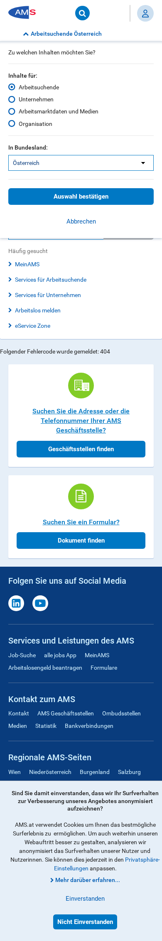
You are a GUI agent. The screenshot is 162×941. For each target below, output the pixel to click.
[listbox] (81, 162)
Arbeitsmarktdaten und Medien (58, 111)
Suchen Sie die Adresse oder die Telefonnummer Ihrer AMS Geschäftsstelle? (81, 420)
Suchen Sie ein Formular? (81, 522)
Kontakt (18, 713)
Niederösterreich (50, 772)
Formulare (104, 667)
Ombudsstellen (121, 713)
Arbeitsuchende (39, 87)
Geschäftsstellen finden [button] (81, 449)
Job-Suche (22, 655)
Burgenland (95, 772)
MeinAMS (27, 264)
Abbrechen (81, 221)
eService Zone (32, 325)
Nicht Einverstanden (85, 922)
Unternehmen (36, 99)
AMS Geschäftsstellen (65, 713)
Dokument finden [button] (81, 540)
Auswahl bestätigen (81, 196)
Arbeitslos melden (38, 310)
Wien (14, 772)
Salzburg (129, 772)
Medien (17, 725)
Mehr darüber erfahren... (87, 880)
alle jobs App (60, 655)
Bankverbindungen (89, 725)
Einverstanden (85, 898)
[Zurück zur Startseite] (25, 13)
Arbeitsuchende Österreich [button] (66, 33)
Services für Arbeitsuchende (50, 279)
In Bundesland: (28, 147)
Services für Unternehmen (48, 295)
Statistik (45, 725)
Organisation (35, 123)
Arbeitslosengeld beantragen (45, 667)
